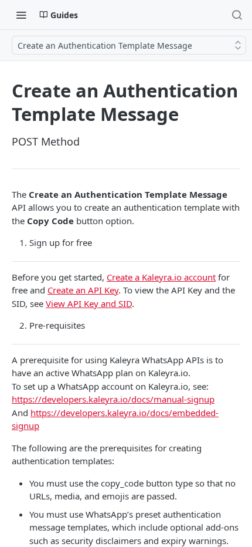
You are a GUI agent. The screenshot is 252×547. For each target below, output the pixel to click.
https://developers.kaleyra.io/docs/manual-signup (113, 399)
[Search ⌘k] (236, 14)
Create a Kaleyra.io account (161, 277)
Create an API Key (82, 290)
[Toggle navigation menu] (21, 14)
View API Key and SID (89, 303)
